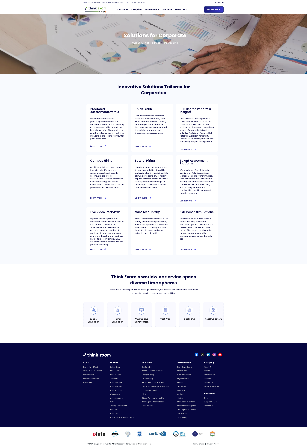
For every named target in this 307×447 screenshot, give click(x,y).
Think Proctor (115, 374)
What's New (209, 406)
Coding (180, 398)
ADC (112, 402)
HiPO (144, 394)
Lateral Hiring (147, 378)
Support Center (210, 402)
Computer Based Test (92, 371)
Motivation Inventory (186, 402)
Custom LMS (147, 367)
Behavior (181, 382)
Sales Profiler (147, 405)
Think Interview (116, 386)
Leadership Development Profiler (155, 386)
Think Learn (114, 371)
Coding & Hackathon (118, 405)
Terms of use (198, 444)
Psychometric (183, 378)
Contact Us (219, 3)
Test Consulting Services (152, 371)
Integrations (115, 394)
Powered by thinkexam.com (139, 444)
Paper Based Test (90, 367)
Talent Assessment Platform (122, 417)
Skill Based (181, 386)
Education (122, 9)
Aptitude (181, 394)
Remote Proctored (91, 378)
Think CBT (114, 413)
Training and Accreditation (153, 402)
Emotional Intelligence (186, 405)
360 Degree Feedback (186, 409)
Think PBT (114, 409)
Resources (180, 9)
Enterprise (136, 9)
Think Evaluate (116, 382)
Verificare (114, 378)
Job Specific (182, 413)
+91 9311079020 (139, 2)
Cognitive (181, 390)
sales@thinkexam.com (114, 2)
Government (151, 9)
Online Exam (88, 374)
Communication (184, 374)
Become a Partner (211, 386)
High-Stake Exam (184, 367)
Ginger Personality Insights (153, 398)
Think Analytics (116, 390)
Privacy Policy (212, 444)
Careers (207, 378)
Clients (207, 371)
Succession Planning (150, 390)
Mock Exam (182, 371)
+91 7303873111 (99, 2)
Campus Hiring (148, 374)
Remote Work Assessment (153, 382)
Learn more (96, 146)
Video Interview (116, 398)
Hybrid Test (88, 382)
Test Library (182, 417)
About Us (166, 9)
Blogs (206, 398)
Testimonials (209, 374)
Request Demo (214, 9)
